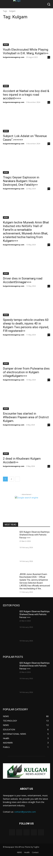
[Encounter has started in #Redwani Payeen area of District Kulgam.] (26, 398)
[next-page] (17, 479)
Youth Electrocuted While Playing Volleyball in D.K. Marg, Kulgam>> (25, 51)
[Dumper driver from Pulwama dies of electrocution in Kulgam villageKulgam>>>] (26, 353)
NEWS (6, 45)
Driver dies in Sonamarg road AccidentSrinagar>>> (22, 280)
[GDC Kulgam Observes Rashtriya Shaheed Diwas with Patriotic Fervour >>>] (10, 535)
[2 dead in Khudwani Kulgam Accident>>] (26, 443)
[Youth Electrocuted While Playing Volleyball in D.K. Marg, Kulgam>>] (26, 34)
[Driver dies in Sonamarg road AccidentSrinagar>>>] (26, 263)
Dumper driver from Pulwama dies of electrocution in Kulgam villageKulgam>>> (26, 372)
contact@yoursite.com (25, 811)
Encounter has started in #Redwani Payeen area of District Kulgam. (26, 417)
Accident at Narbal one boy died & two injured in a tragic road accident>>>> (26, 94)
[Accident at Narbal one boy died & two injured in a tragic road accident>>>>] (26, 75)
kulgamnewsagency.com (13, 57)
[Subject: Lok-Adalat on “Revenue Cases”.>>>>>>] (26, 120)
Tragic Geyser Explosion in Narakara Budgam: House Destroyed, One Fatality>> (21, 181)
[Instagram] (34, 832)
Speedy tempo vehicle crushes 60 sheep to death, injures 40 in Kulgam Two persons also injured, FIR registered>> (26, 325)
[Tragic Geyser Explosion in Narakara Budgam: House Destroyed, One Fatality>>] (26, 162)
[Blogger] (12, 832)
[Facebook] (19, 832)
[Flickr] (26, 832)
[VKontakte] (41, 832)
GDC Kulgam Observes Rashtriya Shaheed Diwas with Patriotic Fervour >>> (34, 535)
